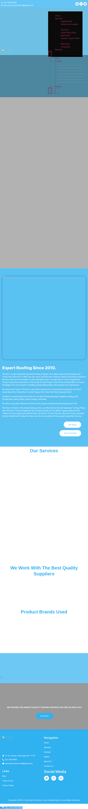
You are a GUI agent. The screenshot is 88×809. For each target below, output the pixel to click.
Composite (65, 47)
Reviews (58, 49)
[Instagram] (81, 4)
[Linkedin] (85, 4)
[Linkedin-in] (60, 778)
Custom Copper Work (70, 38)
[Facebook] (77, 4)
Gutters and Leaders (69, 24)
